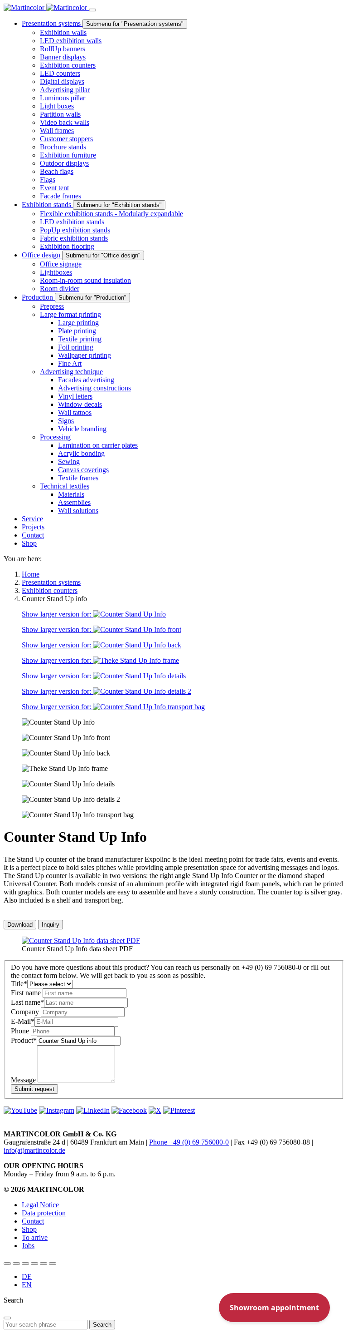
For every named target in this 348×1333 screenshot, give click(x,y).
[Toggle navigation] (92, 10)
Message (24, 1080)
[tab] (20, 924)
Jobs (28, 1245)
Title (19, 983)
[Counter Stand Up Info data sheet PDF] (81, 940)
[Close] (7, 1318)
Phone (21, 1031)
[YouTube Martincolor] (7, 1263)
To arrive (35, 1237)
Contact (33, 1221)
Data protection (44, 1213)
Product (24, 1040)
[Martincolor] (46, 7)
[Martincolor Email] (34, 1263)
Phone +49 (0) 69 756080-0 (189, 1142)
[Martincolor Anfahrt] (43, 1263)
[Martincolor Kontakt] (25, 1263)
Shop (29, 1229)
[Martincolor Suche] (52, 1263)
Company (26, 1012)
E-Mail (22, 1021)
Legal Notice (40, 1205)
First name (27, 993)
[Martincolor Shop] (16, 1263)
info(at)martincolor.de (34, 1150)
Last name (27, 1002)
